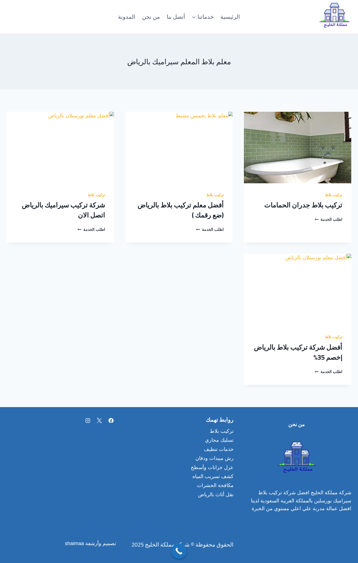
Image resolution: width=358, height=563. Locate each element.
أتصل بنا (176, 16)
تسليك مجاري (219, 440)
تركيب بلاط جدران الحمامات (303, 205)
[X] (99, 420)
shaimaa (74, 543)
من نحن (151, 16)
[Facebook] (111, 420)
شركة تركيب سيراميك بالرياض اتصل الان (63, 210)
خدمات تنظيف (219, 449)
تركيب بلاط (333, 195)
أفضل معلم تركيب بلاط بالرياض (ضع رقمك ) (181, 210)
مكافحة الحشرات (215, 485)
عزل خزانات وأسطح (212, 467)
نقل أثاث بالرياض (216, 494)
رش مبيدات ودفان (215, 458)
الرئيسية (230, 16)
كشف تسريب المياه (213, 476)
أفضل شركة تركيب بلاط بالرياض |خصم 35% (298, 352)
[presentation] (297, 147)
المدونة (126, 16)
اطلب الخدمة (328, 220)
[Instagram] (88, 420)
